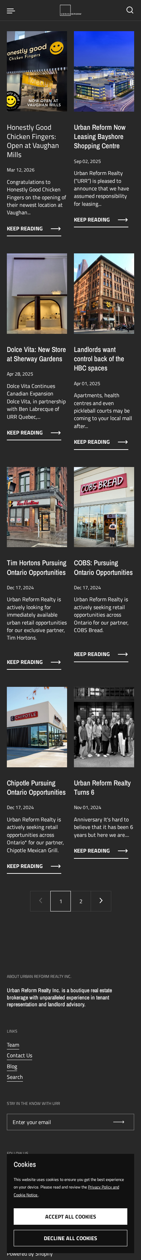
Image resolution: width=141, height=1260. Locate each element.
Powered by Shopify (30, 1253)
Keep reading (25, 228)
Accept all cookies (70, 1216)
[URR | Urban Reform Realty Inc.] (70, 10)
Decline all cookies (70, 1238)
